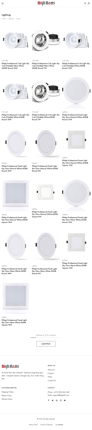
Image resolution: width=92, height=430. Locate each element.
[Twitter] (53, 400)
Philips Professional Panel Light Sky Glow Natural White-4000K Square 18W (15, 220)
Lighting (10, 18)
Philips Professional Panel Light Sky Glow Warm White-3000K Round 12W (74, 220)
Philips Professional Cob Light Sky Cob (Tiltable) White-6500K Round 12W (76, 66)
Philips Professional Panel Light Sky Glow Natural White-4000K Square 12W (75, 163)
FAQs (50, 377)
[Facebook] (49, 400)
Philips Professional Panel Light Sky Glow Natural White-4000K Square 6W (45, 214)
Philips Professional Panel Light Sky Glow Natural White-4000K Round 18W (15, 168)
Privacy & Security (46, 424)
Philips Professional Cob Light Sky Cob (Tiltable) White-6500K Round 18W (15, 117)
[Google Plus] (57, 400)
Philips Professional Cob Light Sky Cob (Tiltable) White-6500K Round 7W (45, 117)
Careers (51, 373)
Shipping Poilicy (8, 392)
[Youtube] (65, 400)
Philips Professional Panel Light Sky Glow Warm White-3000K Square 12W (74, 265)
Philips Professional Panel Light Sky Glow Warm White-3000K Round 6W (44, 271)
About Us (51, 369)
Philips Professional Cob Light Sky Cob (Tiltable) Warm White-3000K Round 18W (15, 66)
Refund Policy (7, 399)
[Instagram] (61, 400)
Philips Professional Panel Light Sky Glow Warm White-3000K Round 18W (14, 271)
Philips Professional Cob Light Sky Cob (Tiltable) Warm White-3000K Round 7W (45, 66)
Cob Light (5, 60)
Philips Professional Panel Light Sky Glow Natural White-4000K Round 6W (45, 168)
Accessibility (59, 424)
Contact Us (52, 380)
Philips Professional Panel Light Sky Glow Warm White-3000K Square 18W (14, 322)
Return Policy (7, 395)
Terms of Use (33, 424)
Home (4, 18)
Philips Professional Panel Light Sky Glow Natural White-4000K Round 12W (75, 117)
